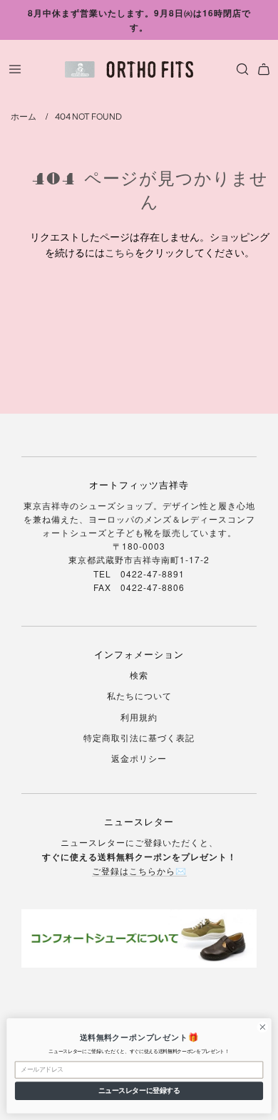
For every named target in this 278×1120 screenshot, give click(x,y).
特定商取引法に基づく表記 (139, 737)
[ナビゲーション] (15, 69)
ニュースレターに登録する (139, 1090)
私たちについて (139, 695)
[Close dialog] (263, 1027)
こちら (120, 252)
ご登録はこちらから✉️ (139, 870)
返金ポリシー (139, 758)
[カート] (263, 69)
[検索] (238, 69)
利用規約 (139, 717)
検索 (139, 675)
